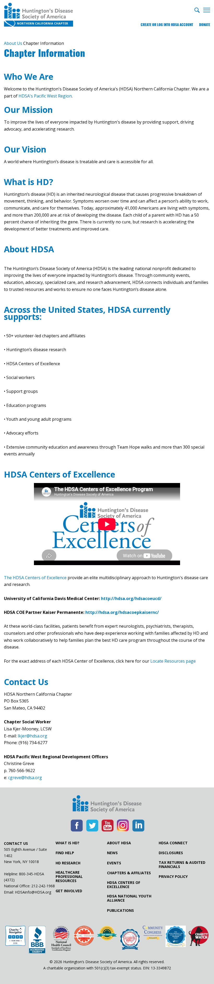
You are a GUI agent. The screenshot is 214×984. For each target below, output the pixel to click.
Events (114, 863)
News (112, 853)
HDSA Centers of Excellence (123, 885)
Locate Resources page (173, 661)
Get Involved (69, 891)
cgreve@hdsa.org (25, 777)
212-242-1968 (43, 885)
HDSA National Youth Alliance (129, 898)
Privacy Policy (173, 877)
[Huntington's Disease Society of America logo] (107, 804)
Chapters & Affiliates (129, 873)
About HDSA (119, 843)
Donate (204, 24)
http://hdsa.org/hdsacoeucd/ (131, 598)
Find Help (65, 853)
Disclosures (171, 853)
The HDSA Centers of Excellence (35, 577)
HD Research (68, 863)
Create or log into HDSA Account (167, 24)
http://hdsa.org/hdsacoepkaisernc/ (122, 612)
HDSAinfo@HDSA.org (33, 892)
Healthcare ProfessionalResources (69, 876)
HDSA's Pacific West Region (45, 96)
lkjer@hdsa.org (32, 736)
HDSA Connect (173, 843)
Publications (120, 910)
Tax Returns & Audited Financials (182, 864)
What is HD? (67, 843)
